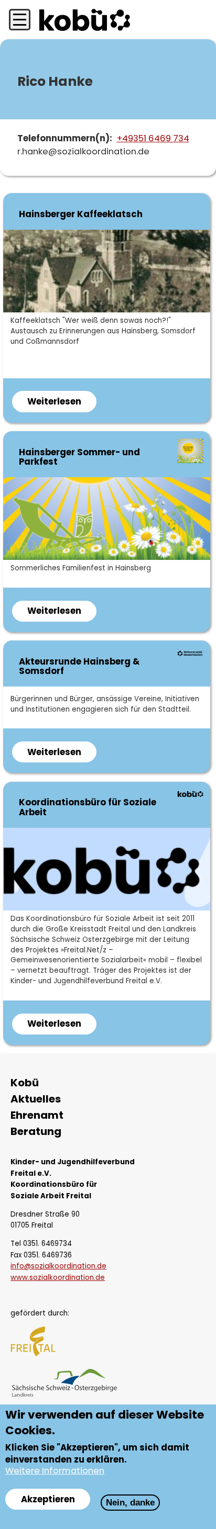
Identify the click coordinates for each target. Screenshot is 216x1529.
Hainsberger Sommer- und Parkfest (79, 457)
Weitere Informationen (54, 1471)
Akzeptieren (48, 1499)
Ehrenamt (36, 1115)
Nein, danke (130, 1503)
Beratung (35, 1132)
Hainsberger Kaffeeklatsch (81, 214)
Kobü (24, 1083)
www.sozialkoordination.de (57, 1278)
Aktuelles (35, 1099)
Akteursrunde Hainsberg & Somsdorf (79, 666)
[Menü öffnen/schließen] (20, 20)
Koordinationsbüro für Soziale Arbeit (87, 807)
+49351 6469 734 (153, 138)
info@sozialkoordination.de (58, 1266)
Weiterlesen (61, 404)
